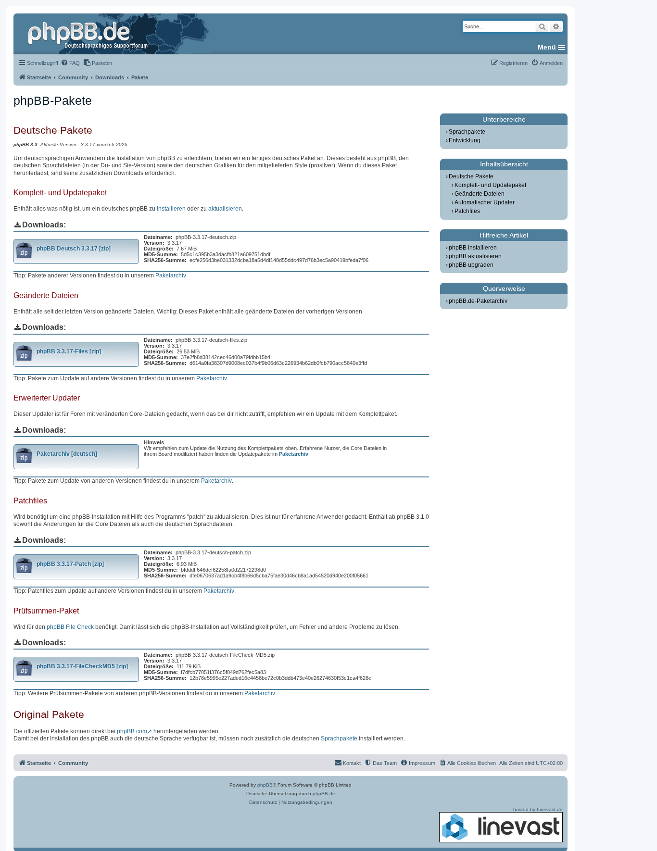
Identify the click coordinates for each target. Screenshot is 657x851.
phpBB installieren (473, 247)
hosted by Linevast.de (538, 809)
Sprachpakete (339, 738)
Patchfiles (467, 211)
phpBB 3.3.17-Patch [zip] (70, 564)
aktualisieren (225, 208)
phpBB (265, 785)
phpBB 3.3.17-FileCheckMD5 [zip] (82, 666)
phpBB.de (324, 793)
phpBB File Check (70, 627)
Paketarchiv (170, 275)
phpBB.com (132, 731)
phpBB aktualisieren (475, 256)
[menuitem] (70, 63)
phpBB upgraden (471, 265)
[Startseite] (89, 33)
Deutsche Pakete (471, 176)
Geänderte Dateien (480, 193)
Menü (547, 47)
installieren (171, 208)
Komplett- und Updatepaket (490, 185)
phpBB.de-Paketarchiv (478, 301)
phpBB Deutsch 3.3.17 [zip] (74, 248)
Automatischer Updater (485, 202)
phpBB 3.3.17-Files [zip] (69, 351)
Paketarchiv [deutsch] (67, 454)
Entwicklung (464, 140)
